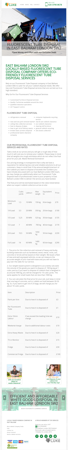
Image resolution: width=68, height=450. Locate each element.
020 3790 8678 (41, 426)
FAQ (8, 428)
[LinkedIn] (50, 436)
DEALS (27, 4)
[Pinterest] (55, 436)
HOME (22, 4)
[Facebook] (37, 436)
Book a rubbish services (14, 434)
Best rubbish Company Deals (15, 426)
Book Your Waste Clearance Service (34, 408)
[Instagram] (46, 436)
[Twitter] (41, 436)
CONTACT (37, 4)
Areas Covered (11, 432)
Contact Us (10, 430)
